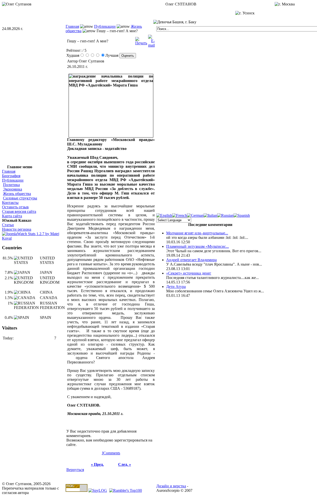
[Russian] (225, 215)
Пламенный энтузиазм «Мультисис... (197, 246)
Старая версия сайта (19, 211)
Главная (72, 26)
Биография (11, 176)
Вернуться (75, 470)
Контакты (10, 202)
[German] (195, 215)
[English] (164, 215)
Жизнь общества (17, 194)
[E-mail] (151, 40)
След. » (124, 464)
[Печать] (141, 40)
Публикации (105, 26)
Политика (11, 185)
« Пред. (97, 464)
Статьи (8, 225)
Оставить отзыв (15, 207)
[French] (179, 215)
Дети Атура (176, 286)
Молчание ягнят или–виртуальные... (197, 233)
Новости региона (16, 229)
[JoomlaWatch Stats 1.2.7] (34, 238)
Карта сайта (12, 216)
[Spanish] (242, 215)
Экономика (12, 189)
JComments (111, 453)
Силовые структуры (20, 198)
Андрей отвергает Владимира (191, 260)
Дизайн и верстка (171, 486)
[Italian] (210, 215)
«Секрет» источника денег (188, 273)
